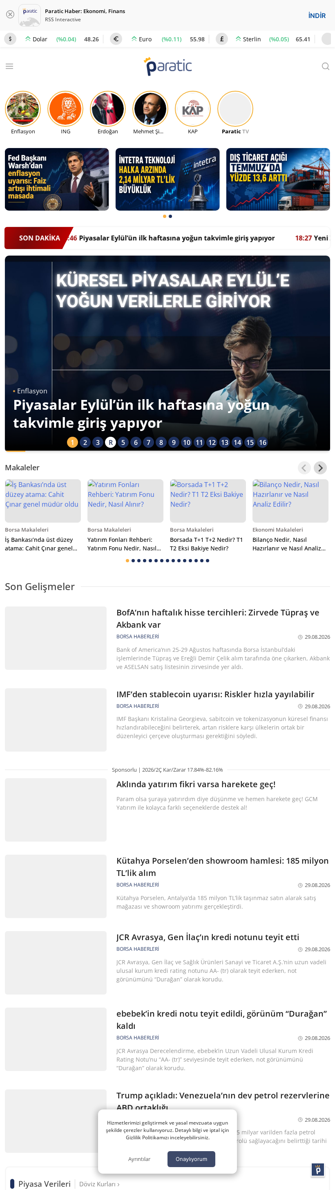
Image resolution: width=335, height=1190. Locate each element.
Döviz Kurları (98, 1184)
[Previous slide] (304, 467)
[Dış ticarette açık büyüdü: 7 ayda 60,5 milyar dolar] (278, 179)
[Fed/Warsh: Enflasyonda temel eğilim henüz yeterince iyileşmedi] (57, 179)
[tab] (164, 216)
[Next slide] (320, 467)
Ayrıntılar (139, 1159)
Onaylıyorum (191, 1159)
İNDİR (317, 15)
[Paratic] (167, 67)
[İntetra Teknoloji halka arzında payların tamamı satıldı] (168, 179)
